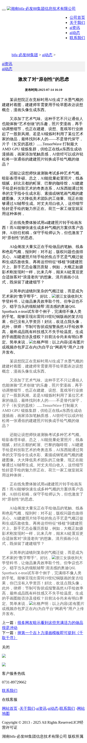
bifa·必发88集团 (25, 55)
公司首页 (77, 17)
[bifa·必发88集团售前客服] (4, 656)
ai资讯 (75, 28)
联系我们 (77, 38)
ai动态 (75, 33)
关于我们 (77, 22)
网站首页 (9, 708)
